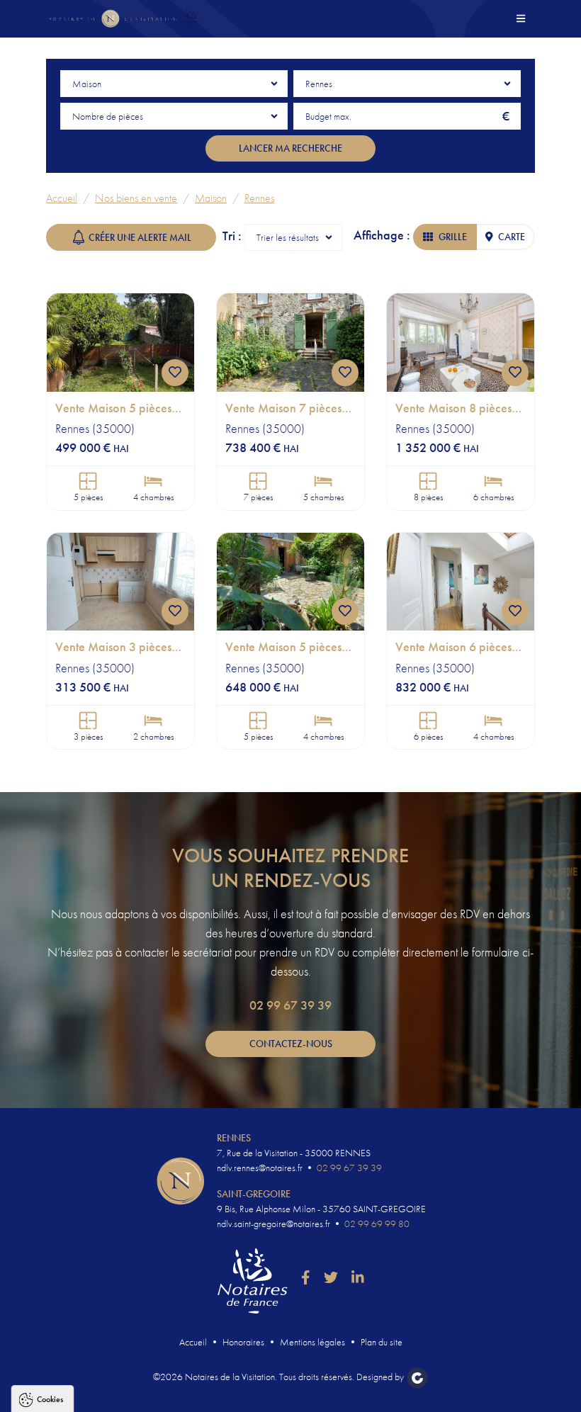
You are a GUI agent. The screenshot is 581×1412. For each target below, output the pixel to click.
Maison (211, 198)
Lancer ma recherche (290, 148)
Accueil (61, 198)
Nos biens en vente (136, 198)
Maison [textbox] (86, 83)
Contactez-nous (290, 1043)
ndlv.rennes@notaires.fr (260, 1167)
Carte (511, 236)
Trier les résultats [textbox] (287, 237)
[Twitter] (331, 1278)
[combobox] (174, 83)
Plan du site (381, 1341)
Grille (453, 236)
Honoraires (243, 1341)
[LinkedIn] (357, 1278)
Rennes (259, 198)
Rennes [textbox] (318, 83)
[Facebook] (305, 1278)
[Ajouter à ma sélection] (175, 372)
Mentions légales (312, 1341)
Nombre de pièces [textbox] (107, 116)
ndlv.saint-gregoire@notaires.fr (273, 1223)
